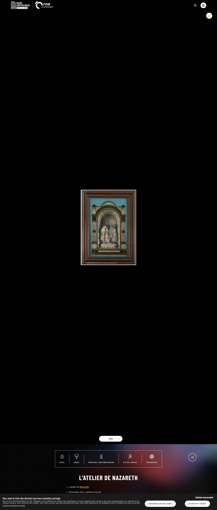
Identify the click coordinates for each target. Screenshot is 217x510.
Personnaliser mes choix (160, 504)
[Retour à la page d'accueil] (20, 8)
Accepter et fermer (197, 504)
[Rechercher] (195, 5)
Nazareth (84, 487)
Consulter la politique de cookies (14, 505)
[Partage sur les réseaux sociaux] (192, 457)
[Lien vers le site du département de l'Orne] (44, 8)
